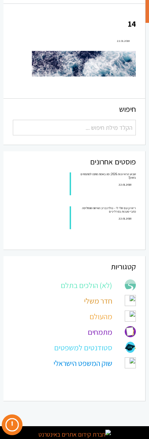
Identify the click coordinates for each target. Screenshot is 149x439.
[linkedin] (42, 412)
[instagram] (58, 412)
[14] (84, 63)
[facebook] (27, 412)
